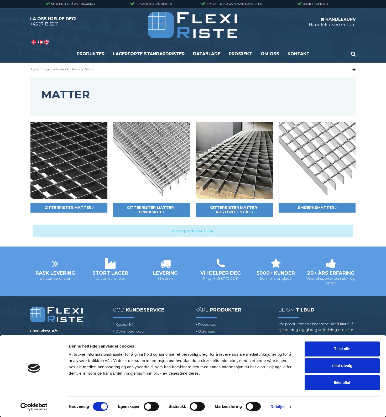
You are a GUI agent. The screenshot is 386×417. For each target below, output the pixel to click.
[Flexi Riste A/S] (192, 25)
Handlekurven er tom (332, 22)
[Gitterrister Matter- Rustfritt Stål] (234, 160)
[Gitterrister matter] (68, 160)
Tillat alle (342, 348)
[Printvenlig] (354, 69)
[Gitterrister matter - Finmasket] (151, 160)
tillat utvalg (342, 365)
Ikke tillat (342, 382)
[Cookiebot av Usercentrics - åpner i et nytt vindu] (34, 407)
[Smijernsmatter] (317, 160)
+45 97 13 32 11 (44, 24)
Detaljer (277, 406)
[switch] (151, 406)
